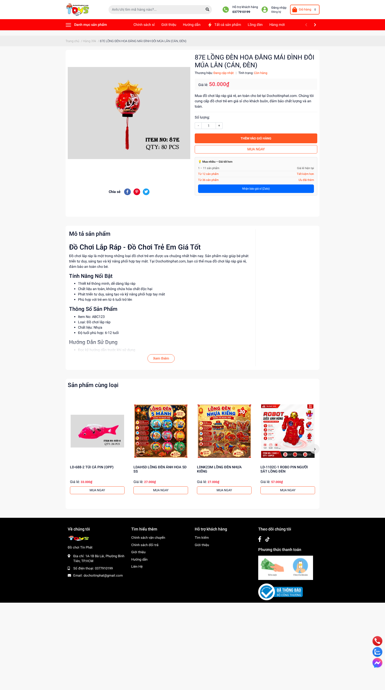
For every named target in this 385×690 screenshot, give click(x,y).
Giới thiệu (138, 552)
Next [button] (314, 449)
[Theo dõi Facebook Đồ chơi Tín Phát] (259, 539)
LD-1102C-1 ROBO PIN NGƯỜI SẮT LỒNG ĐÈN (284, 469)
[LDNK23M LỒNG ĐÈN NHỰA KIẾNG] (224, 431)
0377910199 (241, 12)
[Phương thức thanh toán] (285, 567)
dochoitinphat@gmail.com (103, 575)
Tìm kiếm (202, 538)
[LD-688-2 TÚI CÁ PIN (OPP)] (97, 431)
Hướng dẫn (139, 559)
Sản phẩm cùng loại (93, 385)
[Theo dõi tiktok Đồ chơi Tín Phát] (267, 539)
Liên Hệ (137, 567)
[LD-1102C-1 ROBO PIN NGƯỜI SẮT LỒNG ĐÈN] (287, 431)
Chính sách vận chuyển (148, 538)
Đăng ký (276, 11)
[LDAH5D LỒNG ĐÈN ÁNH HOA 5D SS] (160, 431)
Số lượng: (202, 117)
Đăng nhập (279, 8)
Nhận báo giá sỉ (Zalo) (256, 188)
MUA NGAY (256, 149)
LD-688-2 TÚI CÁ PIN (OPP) (92, 467)
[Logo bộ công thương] (280, 592)
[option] (97, 449)
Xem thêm (161, 358)
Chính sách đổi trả (144, 545)
